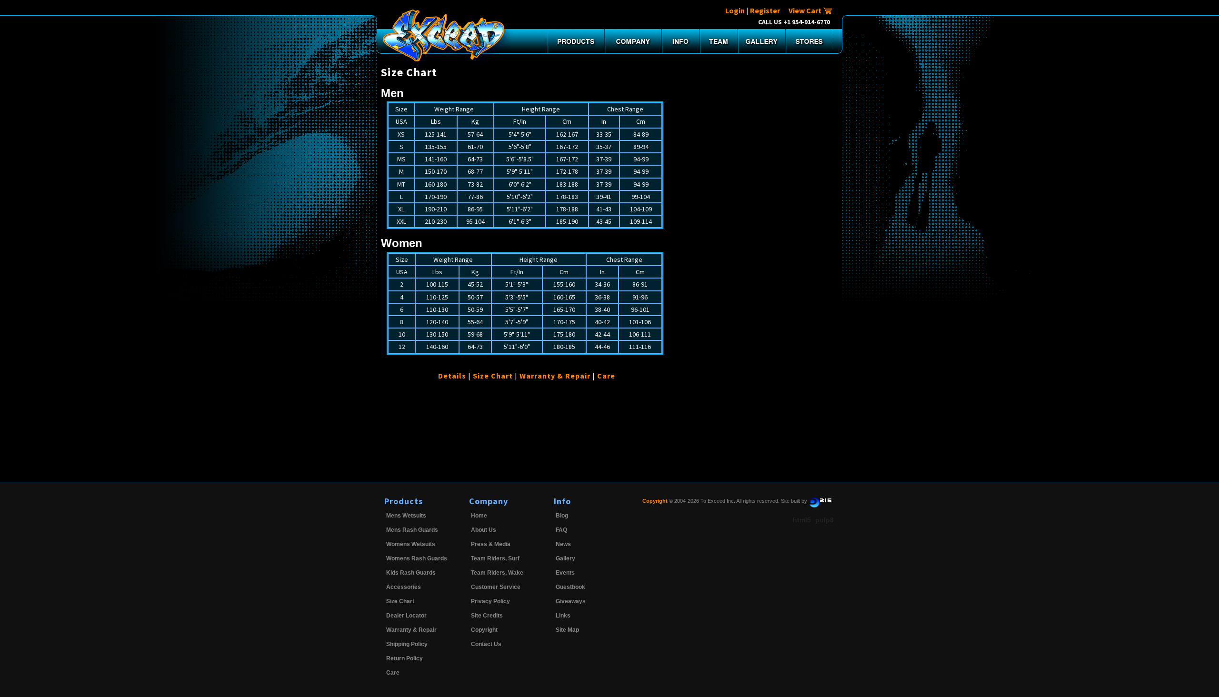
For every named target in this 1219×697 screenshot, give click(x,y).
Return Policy (404, 658)
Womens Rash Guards (416, 558)
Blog (562, 515)
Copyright (484, 630)
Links (563, 615)
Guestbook (570, 587)
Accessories (403, 587)
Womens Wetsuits (410, 544)
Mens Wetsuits (406, 515)
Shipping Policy (407, 644)
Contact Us (486, 644)
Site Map (567, 630)
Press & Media (490, 544)
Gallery (565, 558)
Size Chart (493, 375)
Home (479, 515)
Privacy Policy (490, 601)
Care (606, 375)
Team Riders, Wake (497, 572)
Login (735, 10)
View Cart (806, 10)
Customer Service (495, 587)
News (563, 544)
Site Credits (487, 615)
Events (565, 572)
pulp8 (824, 520)
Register (765, 10)
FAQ (561, 530)
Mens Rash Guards (412, 530)
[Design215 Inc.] (820, 501)
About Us (483, 530)
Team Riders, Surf (495, 558)
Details (452, 375)
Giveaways (571, 601)
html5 (802, 520)
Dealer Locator (406, 615)
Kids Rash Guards (411, 572)
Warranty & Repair (555, 375)
